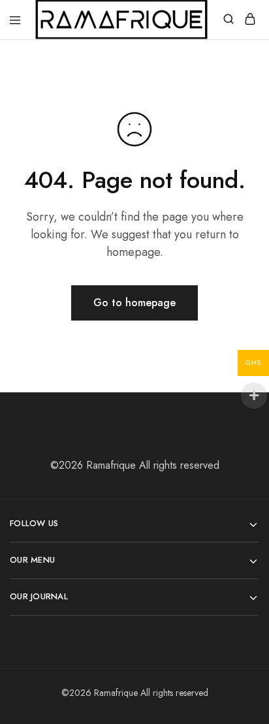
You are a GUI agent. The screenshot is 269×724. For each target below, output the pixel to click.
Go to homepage (134, 302)
